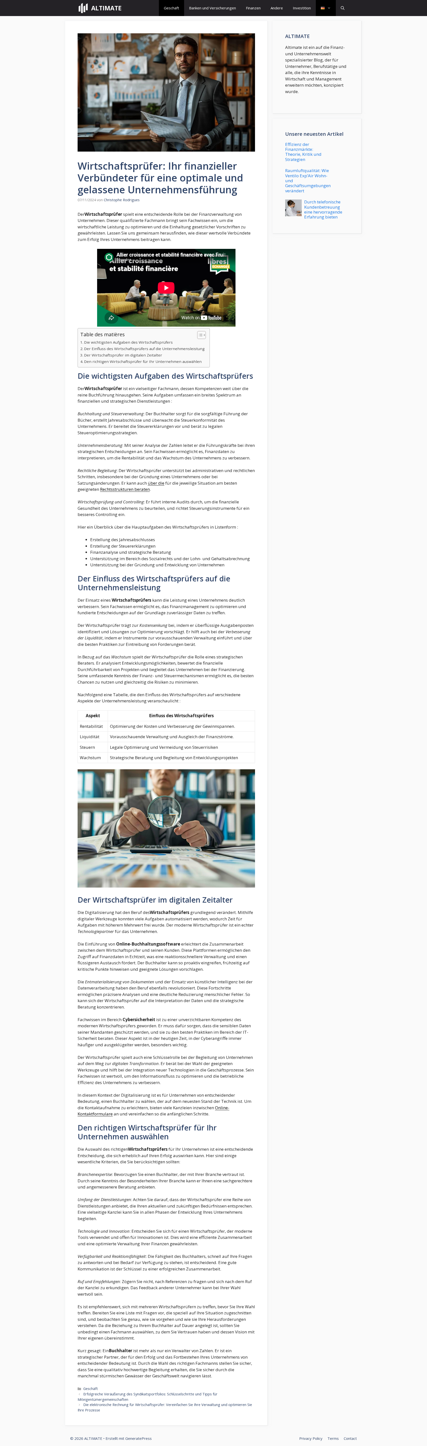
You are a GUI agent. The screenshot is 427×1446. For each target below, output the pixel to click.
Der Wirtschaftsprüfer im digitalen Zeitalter (123, 355)
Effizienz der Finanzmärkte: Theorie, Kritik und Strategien (303, 151)
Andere (277, 7)
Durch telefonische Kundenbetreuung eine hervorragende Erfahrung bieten (323, 209)
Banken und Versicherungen (212, 7)
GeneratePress (138, 1438)
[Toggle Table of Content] (199, 335)
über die (156, 483)
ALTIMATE (106, 8)
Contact (350, 1438)
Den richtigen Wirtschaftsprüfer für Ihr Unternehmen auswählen (143, 361)
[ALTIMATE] (83, 8)
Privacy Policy (310, 1438)
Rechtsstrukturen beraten (125, 489)
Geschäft (171, 7)
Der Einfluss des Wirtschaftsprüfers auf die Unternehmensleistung (144, 348)
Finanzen (253, 7)
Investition (302, 7)
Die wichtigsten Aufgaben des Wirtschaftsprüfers (128, 342)
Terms (333, 1438)
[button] (342, 8)
